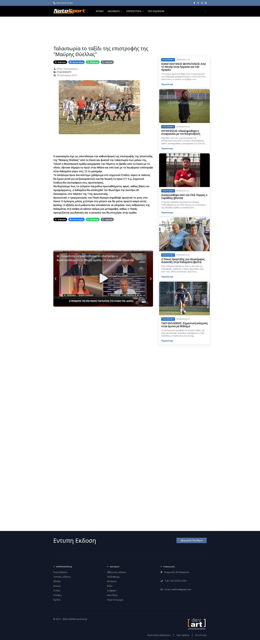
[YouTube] (206, 2)
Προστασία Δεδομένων (159, 635)
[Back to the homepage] (69, 11)
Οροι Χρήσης (182, 635)
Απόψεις (57, 595)
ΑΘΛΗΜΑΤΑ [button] (114, 11)
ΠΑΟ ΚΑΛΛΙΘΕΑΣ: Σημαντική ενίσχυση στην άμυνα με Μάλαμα (184, 324)
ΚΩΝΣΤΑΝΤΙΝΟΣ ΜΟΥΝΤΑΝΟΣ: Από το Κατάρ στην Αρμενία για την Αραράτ (183, 66)
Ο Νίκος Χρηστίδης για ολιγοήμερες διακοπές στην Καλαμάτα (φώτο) (183, 260)
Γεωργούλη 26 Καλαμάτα (176, 572)
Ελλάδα (57, 581)
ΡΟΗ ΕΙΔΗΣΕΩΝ (156, 11)
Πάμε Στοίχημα (115, 599)
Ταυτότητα (201, 635)
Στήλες (56, 590)
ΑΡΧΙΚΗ (100, 11)
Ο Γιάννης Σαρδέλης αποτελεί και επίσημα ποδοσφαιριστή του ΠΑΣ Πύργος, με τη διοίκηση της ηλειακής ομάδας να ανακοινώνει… (183, 205)
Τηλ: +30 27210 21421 (175, 580)
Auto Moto (112, 595)
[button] (205, 11)
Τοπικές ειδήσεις (62, 576)
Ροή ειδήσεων (60, 572)
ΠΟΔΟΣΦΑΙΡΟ (64, 72)
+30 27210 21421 (64, 2)
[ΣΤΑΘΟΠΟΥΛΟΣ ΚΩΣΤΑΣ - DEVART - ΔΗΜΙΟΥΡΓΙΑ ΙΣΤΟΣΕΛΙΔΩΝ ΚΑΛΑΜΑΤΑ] (196, 623)
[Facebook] (194, 2)
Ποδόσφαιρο (113, 576)
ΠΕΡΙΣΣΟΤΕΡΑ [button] (133, 11)
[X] (198, 2)
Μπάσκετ (112, 581)
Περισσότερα (167, 84)
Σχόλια (57, 599)
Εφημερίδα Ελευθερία (191, 540)
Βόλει (110, 585)
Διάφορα (111, 590)
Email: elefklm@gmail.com (177, 589)
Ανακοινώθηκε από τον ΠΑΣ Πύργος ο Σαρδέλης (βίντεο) (184, 196)
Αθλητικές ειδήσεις (116, 572)
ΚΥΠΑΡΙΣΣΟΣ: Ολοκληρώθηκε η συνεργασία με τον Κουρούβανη (180, 132)
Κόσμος (57, 585)
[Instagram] (202, 2)
